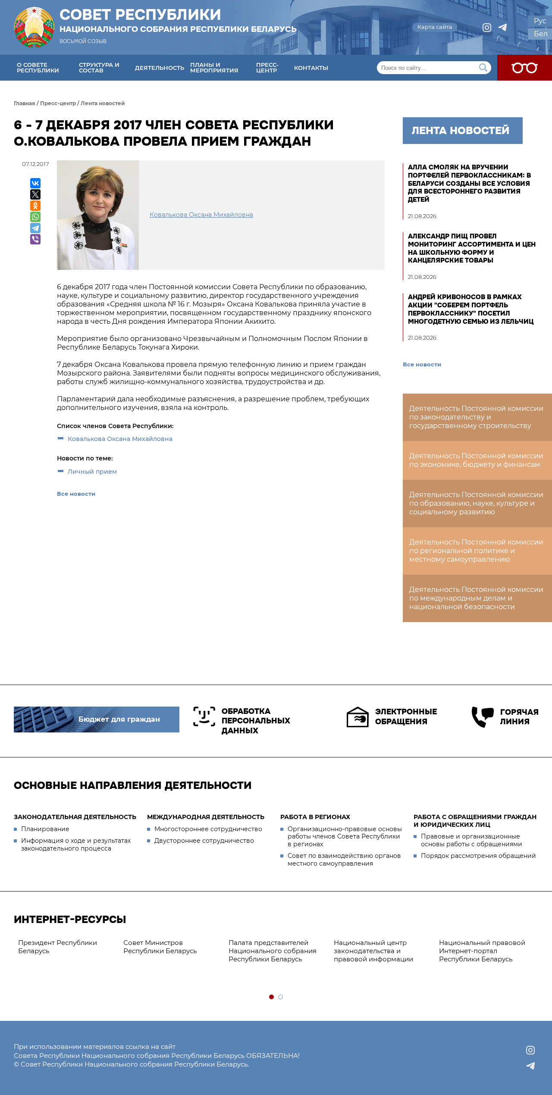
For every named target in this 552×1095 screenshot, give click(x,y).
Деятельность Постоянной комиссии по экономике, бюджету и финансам (476, 460)
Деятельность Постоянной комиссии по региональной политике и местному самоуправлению (476, 550)
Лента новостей (103, 103)
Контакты (311, 67)
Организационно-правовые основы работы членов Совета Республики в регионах (345, 836)
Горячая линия (519, 717)
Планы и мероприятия (214, 67)
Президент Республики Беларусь (57, 947)
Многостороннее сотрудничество (208, 829)
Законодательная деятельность (75, 817)
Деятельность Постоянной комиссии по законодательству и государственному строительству (476, 417)
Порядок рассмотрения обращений (478, 856)
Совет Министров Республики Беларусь (160, 947)
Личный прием (92, 472)
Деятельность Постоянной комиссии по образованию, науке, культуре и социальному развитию (476, 503)
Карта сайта (434, 26)
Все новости (76, 493)
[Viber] (35, 239)
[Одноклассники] (35, 205)
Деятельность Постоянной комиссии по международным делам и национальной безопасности (476, 598)
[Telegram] (35, 228)
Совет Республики (178, 20)
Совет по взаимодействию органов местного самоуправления (344, 859)
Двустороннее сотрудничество (204, 841)
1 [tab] (272, 997)
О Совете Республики (38, 67)
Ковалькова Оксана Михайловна (120, 439)
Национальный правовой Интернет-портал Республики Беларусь (482, 951)
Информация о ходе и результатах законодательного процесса (76, 844)
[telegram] (502, 27)
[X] (35, 194)
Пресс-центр (267, 67)
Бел (541, 34)
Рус (540, 21)
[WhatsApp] (35, 217)
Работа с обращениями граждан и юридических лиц (475, 821)
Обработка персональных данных (256, 721)
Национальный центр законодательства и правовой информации (373, 951)
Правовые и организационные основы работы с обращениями (471, 840)
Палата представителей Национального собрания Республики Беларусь (273, 951)
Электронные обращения (406, 716)
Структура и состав (99, 67)
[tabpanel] (66, 947)
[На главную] (34, 27)
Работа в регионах (315, 817)
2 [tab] (281, 997)
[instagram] (487, 27)
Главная (24, 103)
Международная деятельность (205, 817)
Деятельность (159, 67)
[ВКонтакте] (35, 183)
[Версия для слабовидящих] (524, 68)
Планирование (45, 829)
